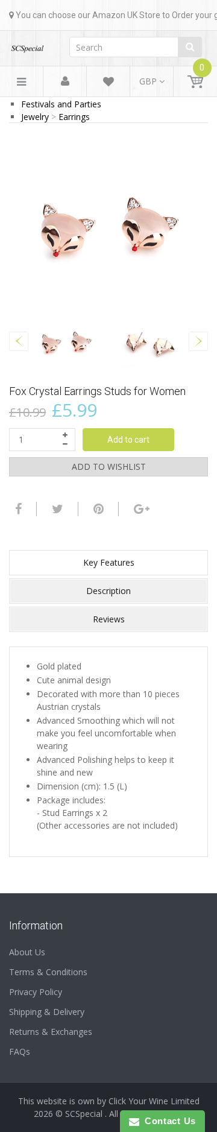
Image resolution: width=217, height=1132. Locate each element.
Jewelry (35, 116)
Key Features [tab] (108, 562)
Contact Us (167, 1121)
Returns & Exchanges (50, 1031)
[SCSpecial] (27, 45)
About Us (27, 952)
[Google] (140, 509)
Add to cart (128, 439)
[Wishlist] (108, 83)
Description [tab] (108, 590)
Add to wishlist (109, 466)
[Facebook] (17, 509)
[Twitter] (56, 509)
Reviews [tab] (109, 619)
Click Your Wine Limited (154, 1101)
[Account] (65, 81)
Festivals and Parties (61, 104)
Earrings (74, 116)
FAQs (19, 1051)
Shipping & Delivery (46, 1011)
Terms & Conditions (48, 972)
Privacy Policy (35, 992)
